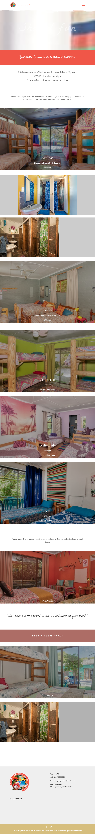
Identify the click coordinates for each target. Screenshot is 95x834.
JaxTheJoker (77, 831)
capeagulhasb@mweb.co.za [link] (65, 781)
